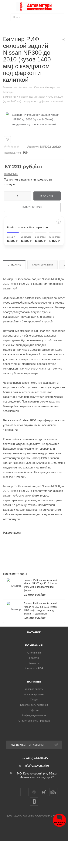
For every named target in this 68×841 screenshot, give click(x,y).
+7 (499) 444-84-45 (35, 758)
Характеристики (42, 265)
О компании (34, 652)
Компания (34, 645)
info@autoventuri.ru (37, 765)
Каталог (34, 632)
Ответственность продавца (34, 720)
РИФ (26, 152)
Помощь (34, 681)
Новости (34, 658)
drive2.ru (34, 801)
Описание (14, 265)
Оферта (34, 710)
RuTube (44, 792)
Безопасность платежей (34, 704)
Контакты (34, 663)
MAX (34, 792)
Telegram (24, 792)
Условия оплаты (34, 689)
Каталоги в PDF (34, 668)
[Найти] (59, 17)
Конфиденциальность (34, 715)
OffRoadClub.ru (53, 792)
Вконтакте (15, 792)
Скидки (34, 699)
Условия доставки (34, 694)
